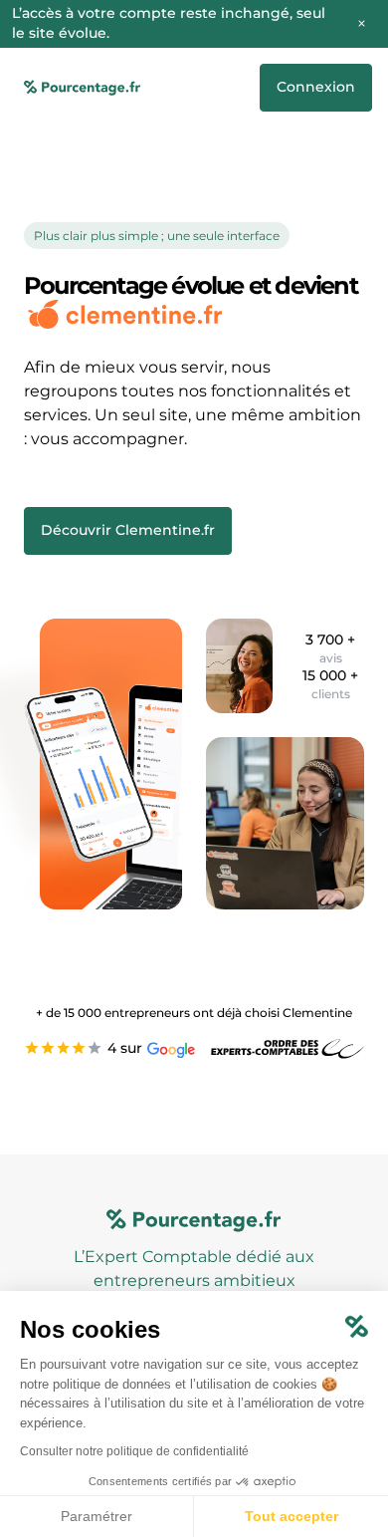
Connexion (316, 87)
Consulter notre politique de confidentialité (134, 1451)
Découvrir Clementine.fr (128, 530)
